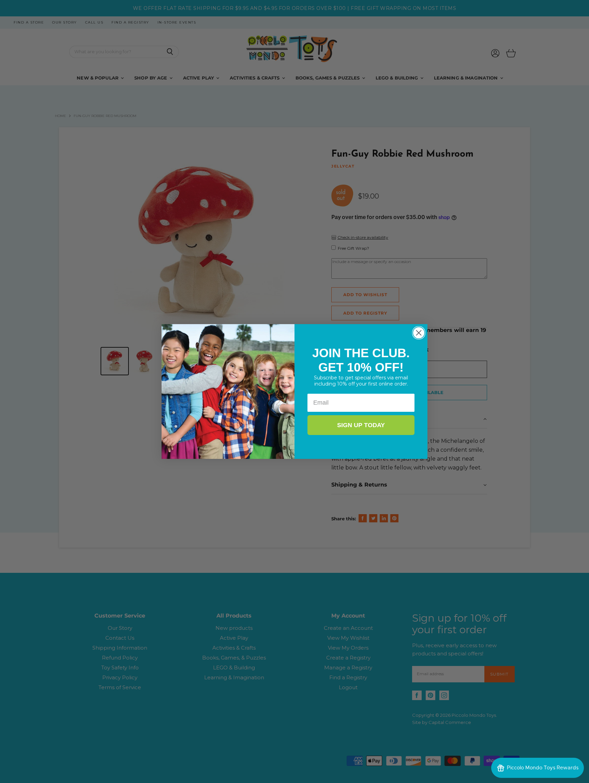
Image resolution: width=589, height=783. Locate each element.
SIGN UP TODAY (361, 425)
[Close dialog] (419, 333)
